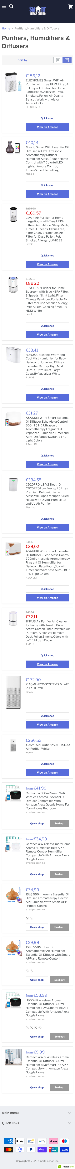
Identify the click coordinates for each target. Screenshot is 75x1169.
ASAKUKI (31, 444)
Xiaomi (29, 692)
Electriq (30, 507)
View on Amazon (47, 127)
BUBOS (30, 377)
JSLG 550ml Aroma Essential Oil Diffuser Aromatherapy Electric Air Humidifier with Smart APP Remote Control (47, 900)
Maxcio (30, 173)
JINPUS (30, 644)
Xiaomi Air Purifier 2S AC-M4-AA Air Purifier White (48, 747)
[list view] (67, 60)
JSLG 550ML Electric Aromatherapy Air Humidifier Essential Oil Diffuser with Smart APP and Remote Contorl (48, 952)
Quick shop (47, 118)
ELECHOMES (33, 107)
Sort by (22, 60)
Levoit (29, 244)
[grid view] (57, 60)
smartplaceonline (35, 812)
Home (6, 28)
